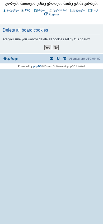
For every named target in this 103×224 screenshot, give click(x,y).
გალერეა (13, 10)
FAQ (27, 10)
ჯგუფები (79, 10)
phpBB (37, 66)
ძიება (41, 10)
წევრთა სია (60, 10)
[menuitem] (93, 10)
